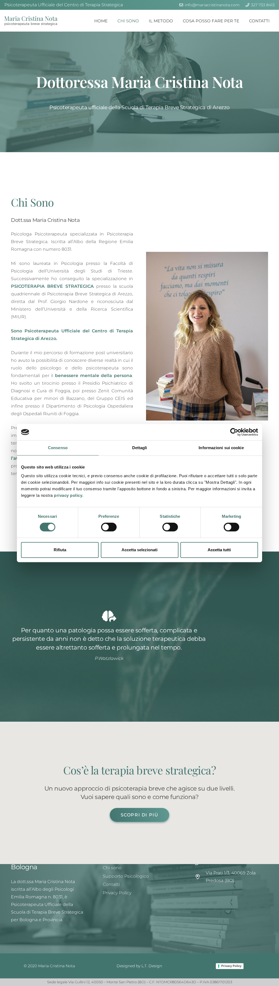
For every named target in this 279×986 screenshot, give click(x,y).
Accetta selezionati (139, 549)
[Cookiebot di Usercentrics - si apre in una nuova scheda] (234, 432)
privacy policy (68, 495)
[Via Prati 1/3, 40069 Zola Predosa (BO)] (200, 876)
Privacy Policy (117, 892)
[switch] (109, 527)
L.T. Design (151, 965)
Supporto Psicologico (126, 876)
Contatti (111, 884)
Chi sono (112, 867)
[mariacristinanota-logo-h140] (30, 21)
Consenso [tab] (58, 447)
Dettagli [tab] (139, 447)
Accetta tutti (219, 549)
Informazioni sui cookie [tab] (221, 447)
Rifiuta (60, 549)
